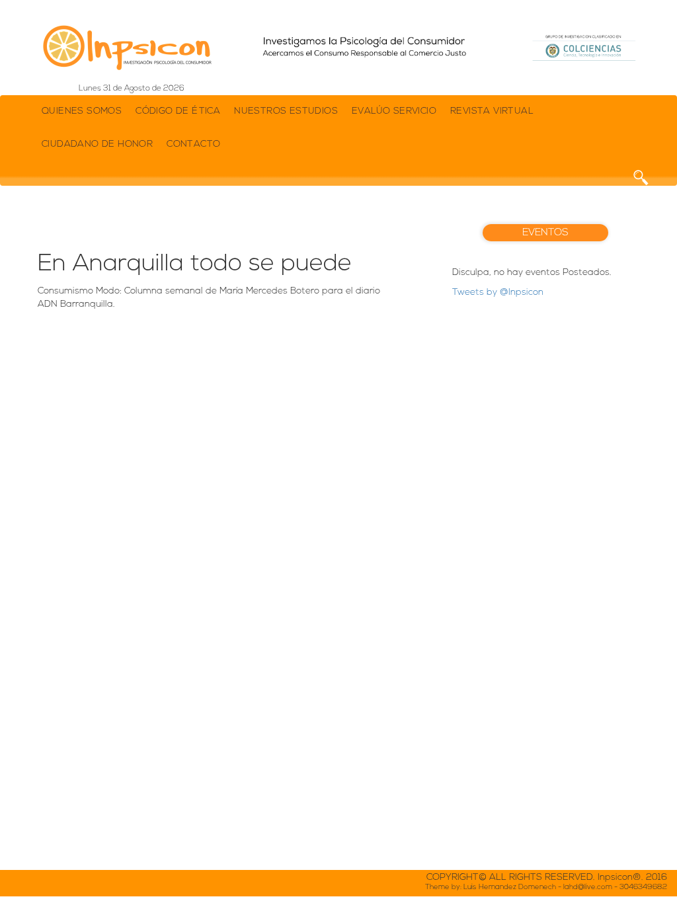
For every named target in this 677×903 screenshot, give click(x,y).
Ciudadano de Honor (97, 144)
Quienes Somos (82, 111)
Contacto (193, 144)
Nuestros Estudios (286, 111)
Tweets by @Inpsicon (497, 292)
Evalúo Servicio (394, 111)
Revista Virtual (492, 111)
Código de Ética (178, 111)
